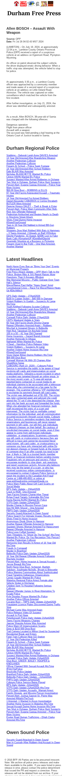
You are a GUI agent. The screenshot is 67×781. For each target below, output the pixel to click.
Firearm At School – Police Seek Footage (27, 166)
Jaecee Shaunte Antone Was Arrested (26, 623)
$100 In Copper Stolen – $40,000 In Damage (29, 298)
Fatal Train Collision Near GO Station (25, 636)
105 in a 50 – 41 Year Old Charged (24, 333)
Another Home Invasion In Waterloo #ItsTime (29, 703)
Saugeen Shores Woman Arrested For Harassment (32, 526)
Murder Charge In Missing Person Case (26, 505)
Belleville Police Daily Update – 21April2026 (29, 677)
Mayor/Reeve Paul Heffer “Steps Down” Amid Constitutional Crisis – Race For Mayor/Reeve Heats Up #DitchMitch (33, 288)
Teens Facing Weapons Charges (23, 620)
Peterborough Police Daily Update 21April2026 (30, 618)
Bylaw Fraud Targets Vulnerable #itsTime (27, 497)
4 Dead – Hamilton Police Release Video (27, 344)
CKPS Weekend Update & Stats (23, 320)
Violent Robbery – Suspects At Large (25, 347)
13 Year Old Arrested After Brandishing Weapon (30, 158)
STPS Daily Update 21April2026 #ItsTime (27, 687)
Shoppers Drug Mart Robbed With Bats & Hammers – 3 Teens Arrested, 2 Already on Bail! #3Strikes (33, 232)
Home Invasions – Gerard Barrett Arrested (28, 336)
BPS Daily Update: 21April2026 (22, 685)
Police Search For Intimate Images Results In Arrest (33, 516)
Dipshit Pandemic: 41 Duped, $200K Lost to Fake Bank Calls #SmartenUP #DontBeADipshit (32, 237)
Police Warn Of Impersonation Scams (26, 626)
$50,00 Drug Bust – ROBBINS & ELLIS (26, 190)
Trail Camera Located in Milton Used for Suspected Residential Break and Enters (32, 632)
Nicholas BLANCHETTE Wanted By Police (28, 174)
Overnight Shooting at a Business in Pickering (30, 241)
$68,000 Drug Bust (16, 357)
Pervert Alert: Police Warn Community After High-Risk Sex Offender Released (31, 210)
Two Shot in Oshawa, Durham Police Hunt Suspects (33, 182)
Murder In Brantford (16, 551)
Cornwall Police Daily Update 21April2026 (27, 658)
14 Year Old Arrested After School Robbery (28, 168)
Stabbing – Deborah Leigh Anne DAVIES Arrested (32, 155)
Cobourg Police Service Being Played (25, 682)
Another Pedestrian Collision (21, 160)
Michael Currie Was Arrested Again (24, 610)
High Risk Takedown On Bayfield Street (26, 331)
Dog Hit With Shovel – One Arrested (25, 508)
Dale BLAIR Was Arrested (19, 171)
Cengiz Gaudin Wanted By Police (23, 577)
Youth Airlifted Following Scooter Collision (27, 306)
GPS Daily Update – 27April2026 (23, 296)
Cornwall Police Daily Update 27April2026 (27, 317)
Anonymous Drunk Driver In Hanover (25, 521)
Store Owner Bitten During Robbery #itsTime (29, 355)
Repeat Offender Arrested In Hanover (25, 529)
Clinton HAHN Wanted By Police (23, 176)
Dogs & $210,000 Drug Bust (20, 628)
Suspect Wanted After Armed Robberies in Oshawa (32, 179)
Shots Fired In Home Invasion (21, 518)
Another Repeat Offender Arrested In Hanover (29, 524)
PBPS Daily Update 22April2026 (23, 510)
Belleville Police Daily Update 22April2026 (28, 553)
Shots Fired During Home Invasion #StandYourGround (24, 221)
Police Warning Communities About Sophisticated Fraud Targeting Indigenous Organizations (32, 573)
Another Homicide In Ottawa (21, 339)
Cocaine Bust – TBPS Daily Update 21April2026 (31, 602)
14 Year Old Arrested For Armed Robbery (27, 198)
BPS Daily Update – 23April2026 (23, 489)
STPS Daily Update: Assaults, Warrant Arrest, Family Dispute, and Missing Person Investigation (32, 691)
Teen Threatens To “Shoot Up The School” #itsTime (33, 534)
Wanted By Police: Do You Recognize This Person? (33, 537)
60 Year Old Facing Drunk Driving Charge (27, 322)
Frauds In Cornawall (16, 548)
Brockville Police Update (19, 671)
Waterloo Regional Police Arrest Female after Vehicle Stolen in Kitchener (29, 581)
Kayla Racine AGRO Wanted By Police (26, 500)
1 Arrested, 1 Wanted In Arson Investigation (28, 701)
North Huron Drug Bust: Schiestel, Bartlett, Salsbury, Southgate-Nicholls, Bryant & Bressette (32, 568)
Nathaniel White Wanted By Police (24, 341)
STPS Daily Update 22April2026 (22, 502)
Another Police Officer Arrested (22, 599)
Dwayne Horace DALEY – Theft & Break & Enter (31, 206)
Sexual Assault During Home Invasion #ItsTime (30, 706)
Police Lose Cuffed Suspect (20, 532)
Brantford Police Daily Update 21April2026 (28, 674)
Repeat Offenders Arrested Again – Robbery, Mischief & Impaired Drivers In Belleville (29, 327)
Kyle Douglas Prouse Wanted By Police (27, 596)
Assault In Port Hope (17, 615)
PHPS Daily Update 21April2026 (23, 679)
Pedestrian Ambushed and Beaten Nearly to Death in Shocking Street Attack (32, 215)
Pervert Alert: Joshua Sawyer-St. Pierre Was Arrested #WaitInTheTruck (29, 697)
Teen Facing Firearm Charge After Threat (27, 494)
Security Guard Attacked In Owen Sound (27, 513)
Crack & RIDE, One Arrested (21, 491)
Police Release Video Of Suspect (23, 612)
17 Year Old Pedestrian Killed (21, 639)
